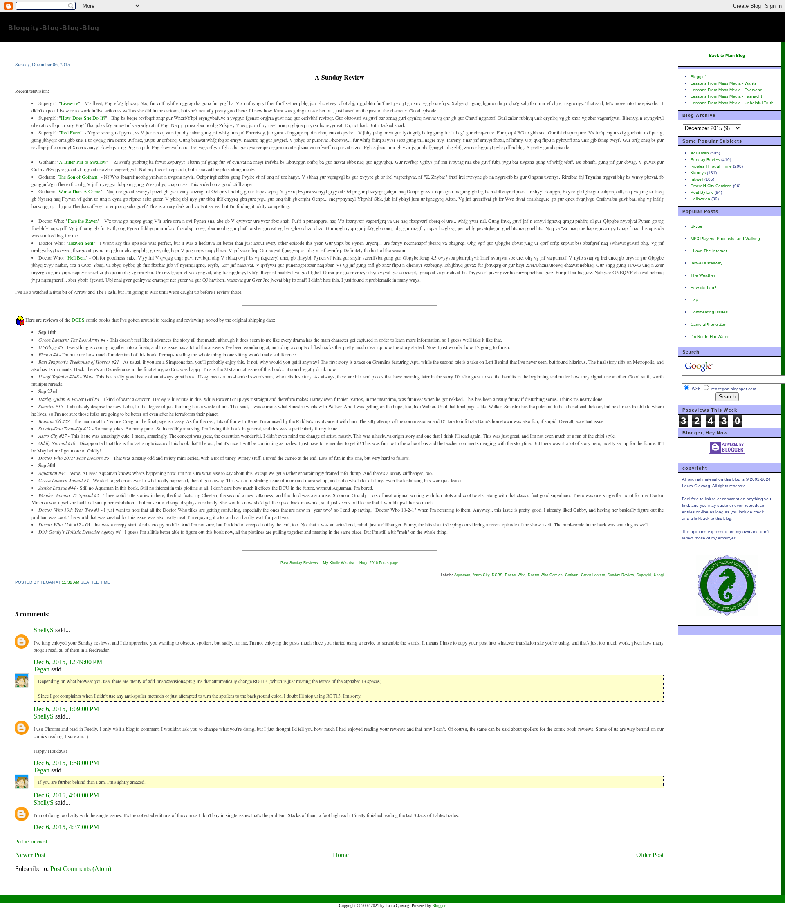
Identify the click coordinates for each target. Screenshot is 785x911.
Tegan (41, 669)
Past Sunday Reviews (299, 563)
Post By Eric (702, 192)
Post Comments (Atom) (80, 868)
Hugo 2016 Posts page (378, 563)
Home (341, 854)
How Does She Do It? (83, 117)
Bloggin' (698, 76)
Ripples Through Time (711, 166)
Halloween (700, 199)
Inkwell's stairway (706, 263)
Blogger (438, 905)
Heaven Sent (80, 243)
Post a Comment (31, 841)
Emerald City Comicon (711, 186)
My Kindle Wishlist (338, 563)
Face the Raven (83, 220)
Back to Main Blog (727, 55)
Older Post (650, 854)
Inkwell (697, 179)
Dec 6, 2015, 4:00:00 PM (66, 795)
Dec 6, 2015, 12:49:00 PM (68, 661)
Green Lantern (593, 575)
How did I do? (704, 287)
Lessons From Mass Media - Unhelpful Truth (732, 103)
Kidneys (698, 172)
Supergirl (644, 575)
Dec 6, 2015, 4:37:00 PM (66, 827)
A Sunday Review (339, 77)
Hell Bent (76, 257)
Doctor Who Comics (545, 575)
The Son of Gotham (77, 176)
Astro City (481, 575)
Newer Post (30, 854)
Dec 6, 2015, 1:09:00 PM (66, 708)
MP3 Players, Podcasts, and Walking (725, 238)
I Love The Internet (709, 250)
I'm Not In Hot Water (710, 336)
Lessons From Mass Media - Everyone (727, 89)
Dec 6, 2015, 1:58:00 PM (66, 762)
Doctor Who (515, 575)
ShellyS (44, 630)
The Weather (703, 275)
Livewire (69, 103)
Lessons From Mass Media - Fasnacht (726, 96)
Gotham (572, 575)
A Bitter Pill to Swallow (83, 162)
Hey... (696, 300)
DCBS (78, 319)
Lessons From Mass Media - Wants (723, 83)
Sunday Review (621, 575)
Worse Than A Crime (79, 191)
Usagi (659, 575)
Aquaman (462, 575)
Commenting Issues (709, 312)
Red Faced (71, 132)
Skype (696, 226)
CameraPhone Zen (709, 324)
